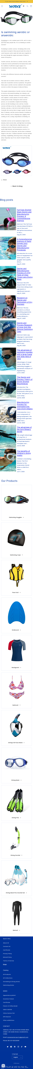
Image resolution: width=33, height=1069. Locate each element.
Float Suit (15, 592)
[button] (2, 6)
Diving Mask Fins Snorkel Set (15, 893)
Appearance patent (9, 995)
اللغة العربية (15, 1066)
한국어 (26, 1066)
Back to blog (17, 186)
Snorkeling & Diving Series (11, 981)
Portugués (9, 1067)
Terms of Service (8, 961)
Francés (6, 1066)
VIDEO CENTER (7, 1009)
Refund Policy (7, 957)
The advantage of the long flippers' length (24, 429)
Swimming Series (8, 985)
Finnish (2, 1068)
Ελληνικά (22, 1067)
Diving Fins (15, 818)
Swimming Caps (15, 555)
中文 (12, 1066)
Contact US (6, 946)
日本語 (12, 1067)
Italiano (26, 1067)
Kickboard (15, 630)
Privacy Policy (7, 953)
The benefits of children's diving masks (24, 453)
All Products (7, 974)
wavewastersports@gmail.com (17, 1037)
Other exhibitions (8, 1020)
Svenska (15, 1067)
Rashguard (15, 667)
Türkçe (19, 1067)
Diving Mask (15, 780)
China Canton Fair (9, 1013)
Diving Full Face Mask (15, 743)
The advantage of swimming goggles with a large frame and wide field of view (25, 354)
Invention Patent (8, 999)
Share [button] (5, 180)
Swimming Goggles (15, 517)
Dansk (19, 1066)
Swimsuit (15, 705)
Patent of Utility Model (10, 1006)
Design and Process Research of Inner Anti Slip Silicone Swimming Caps (25, 327)
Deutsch (22, 1066)
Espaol (10, 1066)
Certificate (6, 950)
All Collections (7, 978)
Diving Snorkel (15, 855)
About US (6, 943)
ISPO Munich (7, 1017)
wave (18, 1063)
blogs (5, 964)
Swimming (4, 40)
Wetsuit (15, 930)
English (16, 1057)
